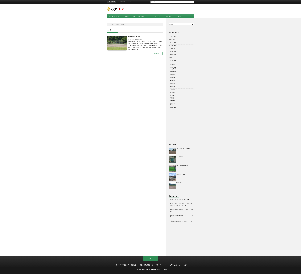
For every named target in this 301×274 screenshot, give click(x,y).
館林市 (171, 98)
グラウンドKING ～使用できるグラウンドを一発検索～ (155, 269)
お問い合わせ (168, 16)
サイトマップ (178, 16)
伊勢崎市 (172, 71)
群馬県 (140, 39)
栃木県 (171, 61)
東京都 (171, 54)
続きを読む (156, 53)
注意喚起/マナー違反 (130, 16)
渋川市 (171, 92)
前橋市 (171, 74)
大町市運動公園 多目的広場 (183, 148)
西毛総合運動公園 (134, 37)
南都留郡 (171, 39)
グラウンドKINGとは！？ (115, 16)
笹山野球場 (179, 182)
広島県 (171, 48)
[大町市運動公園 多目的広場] (172, 151)
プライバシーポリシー (155, 16)
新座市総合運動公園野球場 (176, 209)
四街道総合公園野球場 (175, 221)
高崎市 (171, 100)
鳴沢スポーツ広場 (180, 174)
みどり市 (172, 69)
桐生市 (171, 86)
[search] (192, 2)
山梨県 (171, 45)
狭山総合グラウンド (175, 199)
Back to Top (150, 258)
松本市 (170, 57)
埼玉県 (171, 42)
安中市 (137, 39)
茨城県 (171, 104)
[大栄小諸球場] (172, 159)
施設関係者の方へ (142, 16)
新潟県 (171, 51)
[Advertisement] (165, 9)
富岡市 (171, 83)
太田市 (171, 77)
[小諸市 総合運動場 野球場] (172, 168)
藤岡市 (171, 95)
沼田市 (171, 89)
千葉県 (171, 36)
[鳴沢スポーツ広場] (172, 177)
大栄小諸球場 (179, 156)
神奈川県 (172, 64)
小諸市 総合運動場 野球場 (182, 165)
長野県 (171, 107)
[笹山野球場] (172, 185)
